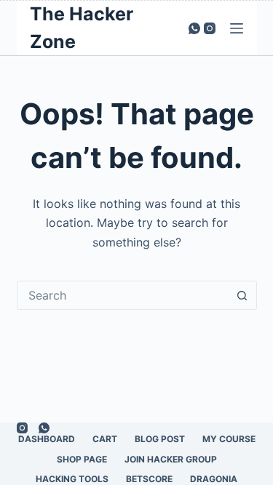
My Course (229, 438)
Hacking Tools (72, 478)
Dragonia (213, 478)
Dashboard (46, 438)
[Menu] (236, 28)
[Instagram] (209, 28)
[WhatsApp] (194, 28)
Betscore (149, 478)
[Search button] (242, 295)
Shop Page (82, 459)
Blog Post (160, 438)
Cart (104, 438)
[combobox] (123, 295)
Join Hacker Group (170, 459)
